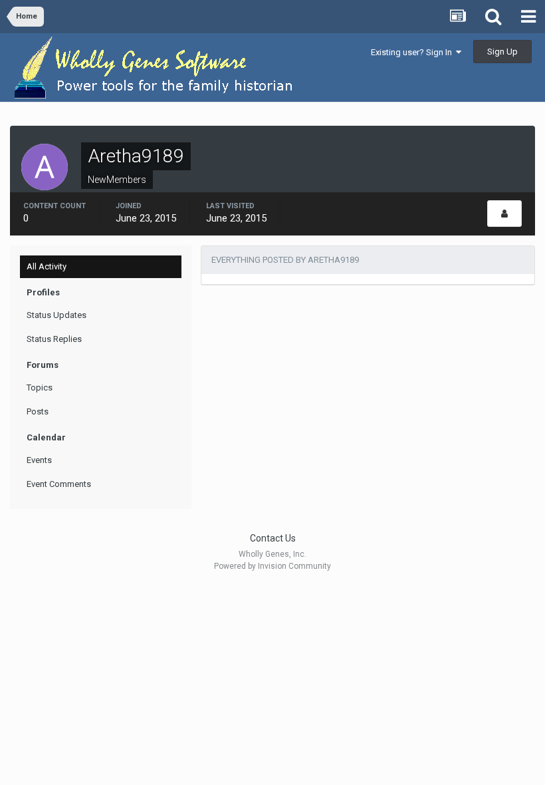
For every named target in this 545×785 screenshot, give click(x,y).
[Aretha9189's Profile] (504, 213)
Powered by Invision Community (272, 566)
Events (39, 460)
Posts (38, 411)
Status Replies (54, 339)
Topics (40, 387)
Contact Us (273, 538)
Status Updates (56, 315)
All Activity (46, 266)
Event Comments (59, 484)
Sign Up (502, 52)
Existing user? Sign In (413, 52)
